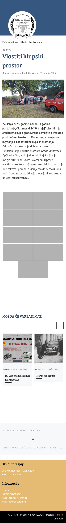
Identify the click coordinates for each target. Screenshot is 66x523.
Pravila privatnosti (12, 493)
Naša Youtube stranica (14, 501)
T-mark (59, 514)
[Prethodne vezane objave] (52, 325)
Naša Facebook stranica (14, 497)
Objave (15, 42)
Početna (6, 42)
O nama (6, 490)
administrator (18, 73)
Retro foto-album (45, 375)
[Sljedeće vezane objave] (60, 325)
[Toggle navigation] (55, 5)
